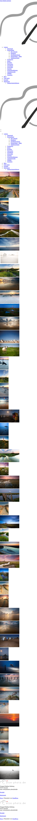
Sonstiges (9, 75)
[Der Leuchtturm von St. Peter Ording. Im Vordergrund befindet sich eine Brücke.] (4, 382)
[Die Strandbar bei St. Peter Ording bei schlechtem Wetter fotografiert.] (4, 435)
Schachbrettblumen (12, 70)
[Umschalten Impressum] (30, 168)
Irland (8, 61)
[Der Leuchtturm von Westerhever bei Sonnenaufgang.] (9, 237)
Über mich (7, 78)
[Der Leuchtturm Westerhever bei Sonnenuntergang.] (4, 541)
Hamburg (13, 53)
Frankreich (10, 59)
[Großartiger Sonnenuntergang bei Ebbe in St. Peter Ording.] (9, 289)
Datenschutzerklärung (13, 83)
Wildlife (9, 73)
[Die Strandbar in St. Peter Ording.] (9, 223)
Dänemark (10, 48)
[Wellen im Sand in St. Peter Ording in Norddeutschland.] (4, 713)
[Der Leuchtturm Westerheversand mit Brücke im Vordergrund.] (9, 276)
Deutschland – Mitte (16, 56)
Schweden (10, 67)
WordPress (15, 798)
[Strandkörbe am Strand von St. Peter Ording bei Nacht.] (9, 422)
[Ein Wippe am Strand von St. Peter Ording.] (4, 369)
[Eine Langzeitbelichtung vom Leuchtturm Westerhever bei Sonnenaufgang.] (9, 527)
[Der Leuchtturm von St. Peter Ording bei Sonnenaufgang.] (9, 488)
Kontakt (6, 80)
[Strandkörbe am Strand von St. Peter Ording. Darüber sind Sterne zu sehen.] (9, 342)
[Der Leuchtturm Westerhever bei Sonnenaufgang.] (9, 567)
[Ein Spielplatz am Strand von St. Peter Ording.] (4, 607)
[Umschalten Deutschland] (30, 137)
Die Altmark (14, 52)
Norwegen (10, 64)
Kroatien (9, 62)
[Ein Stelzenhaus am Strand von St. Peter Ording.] (4, 395)
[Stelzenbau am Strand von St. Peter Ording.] (4, 660)
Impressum (3, 795)
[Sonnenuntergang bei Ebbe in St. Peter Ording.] (9, 620)
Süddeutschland (15, 58)
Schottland (10, 65)
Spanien (9, 69)
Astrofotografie (11, 72)
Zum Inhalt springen (5, 0)
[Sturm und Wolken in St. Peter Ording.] (9, 633)
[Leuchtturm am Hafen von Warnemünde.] (9, 250)
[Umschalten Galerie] (30, 134)
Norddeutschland (15, 55)
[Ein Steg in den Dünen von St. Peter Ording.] (4, 514)
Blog (5, 76)
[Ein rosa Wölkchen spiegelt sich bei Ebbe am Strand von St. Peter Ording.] (4, 408)
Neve (1, 798)
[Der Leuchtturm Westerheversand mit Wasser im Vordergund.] (9, 316)
